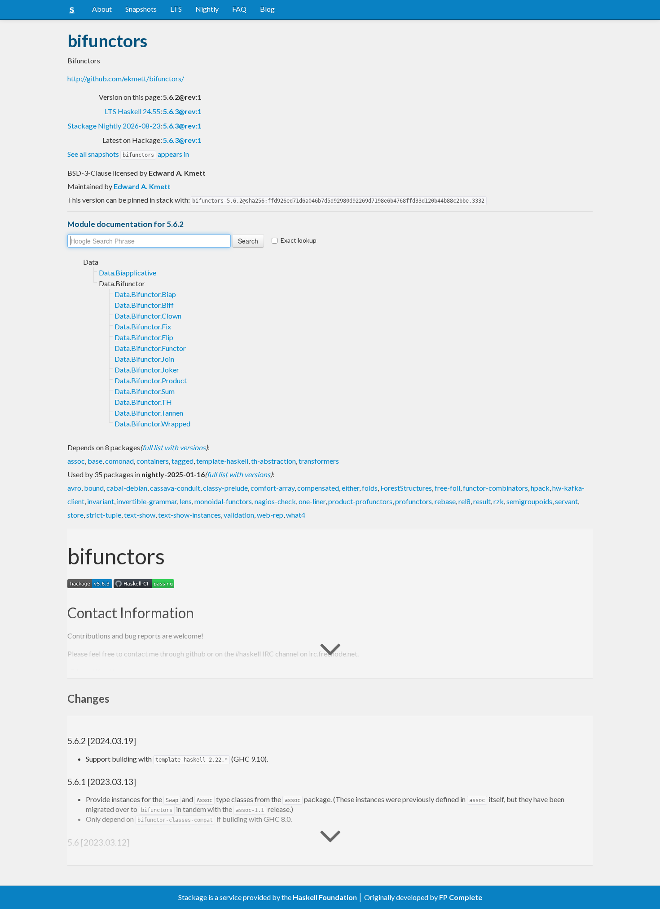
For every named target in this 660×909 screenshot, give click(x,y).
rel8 (464, 501)
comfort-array (273, 487)
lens (186, 501)
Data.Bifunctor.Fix (142, 326)
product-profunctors (360, 501)
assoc (76, 461)
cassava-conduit (175, 487)
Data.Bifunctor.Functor (150, 348)
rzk (498, 501)
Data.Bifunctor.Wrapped (152, 423)
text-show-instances (189, 514)
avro (74, 487)
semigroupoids (529, 501)
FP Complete (460, 897)
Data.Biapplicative (127, 272)
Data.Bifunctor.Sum (144, 391)
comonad (119, 461)
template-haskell (222, 461)
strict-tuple (103, 514)
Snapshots (141, 8)
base (95, 461)
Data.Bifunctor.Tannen (148, 412)
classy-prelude (225, 487)
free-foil (447, 487)
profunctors (413, 501)
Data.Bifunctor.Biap (145, 294)
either (350, 487)
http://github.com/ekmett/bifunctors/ (125, 78)
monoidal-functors (223, 501)
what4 (295, 514)
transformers (319, 461)
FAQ (239, 8)
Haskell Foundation (325, 897)
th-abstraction (273, 461)
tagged (183, 461)
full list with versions (174, 447)
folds (370, 487)
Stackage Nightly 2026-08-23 (114, 125)
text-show (139, 514)
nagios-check (275, 501)
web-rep (270, 514)
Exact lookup (299, 240)
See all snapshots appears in (128, 154)
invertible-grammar (147, 501)
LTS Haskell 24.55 (132, 111)
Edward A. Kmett (142, 186)
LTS (176, 8)
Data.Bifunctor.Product (150, 380)
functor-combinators (495, 487)
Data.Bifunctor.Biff (144, 305)
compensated (318, 487)
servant (566, 501)
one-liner (312, 501)
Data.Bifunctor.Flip (143, 337)
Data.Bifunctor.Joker (146, 369)
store (75, 514)
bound (94, 487)
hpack (540, 487)
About (102, 8)
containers (152, 461)
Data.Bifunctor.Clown (147, 315)
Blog (267, 8)
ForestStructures (406, 487)
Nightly (207, 8)
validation (239, 514)
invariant (100, 501)
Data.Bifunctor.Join (144, 359)
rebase (445, 501)
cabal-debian (126, 487)
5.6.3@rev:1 (182, 111)
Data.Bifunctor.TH (143, 402)
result (482, 501)
